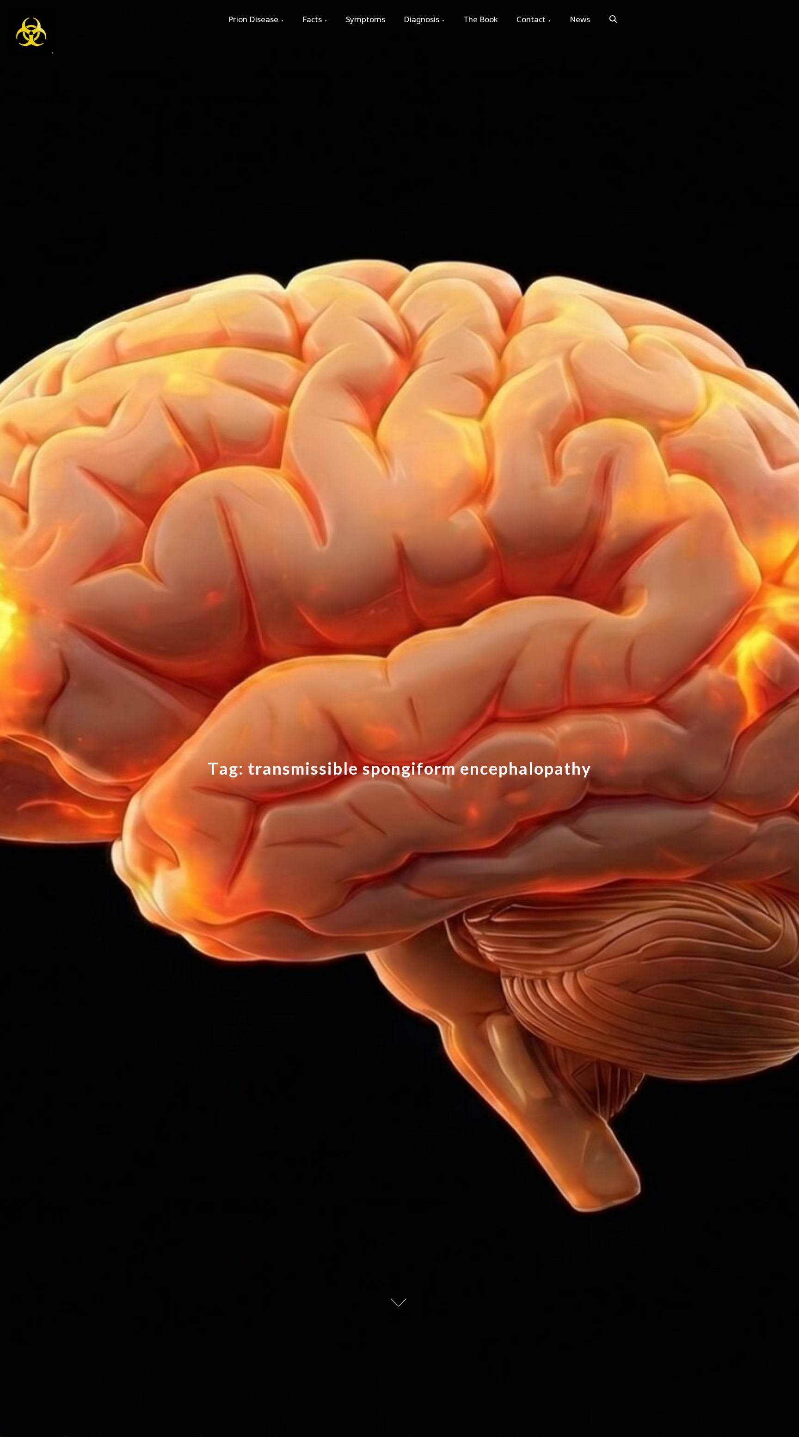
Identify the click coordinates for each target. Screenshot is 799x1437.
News (580, 19)
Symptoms (365, 19)
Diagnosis (421, 19)
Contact (531, 19)
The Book (480, 19)
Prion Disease (253, 19)
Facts (312, 19)
